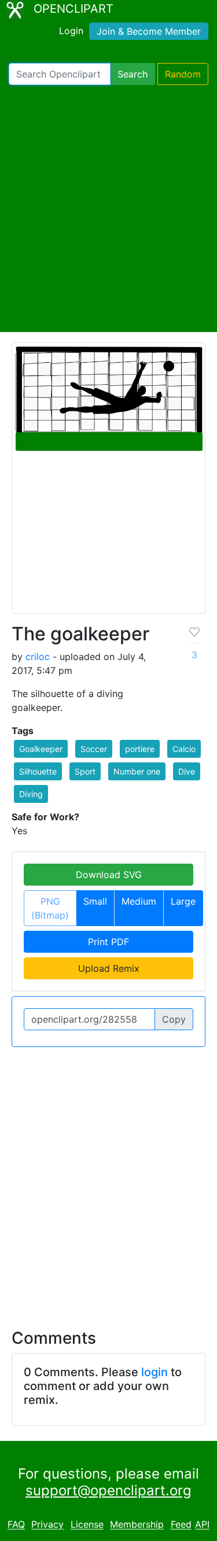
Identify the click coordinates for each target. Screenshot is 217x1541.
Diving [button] (31, 794)
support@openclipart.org (108, 1490)
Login (71, 30)
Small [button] (95, 901)
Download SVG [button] (109, 874)
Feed (181, 1525)
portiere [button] (140, 749)
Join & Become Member (149, 31)
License (87, 1525)
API (202, 1525)
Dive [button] (186, 771)
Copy (174, 1019)
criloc (37, 656)
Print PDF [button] (108, 942)
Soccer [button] (93, 749)
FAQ (16, 1525)
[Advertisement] (108, 208)
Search (132, 74)
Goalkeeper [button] (40, 749)
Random (183, 74)
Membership (137, 1525)
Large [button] (183, 901)
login (154, 1372)
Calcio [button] (184, 749)
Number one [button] (136, 771)
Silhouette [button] (38, 771)
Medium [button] (139, 901)
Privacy (47, 1525)
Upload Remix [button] (108, 968)
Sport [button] (85, 771)
